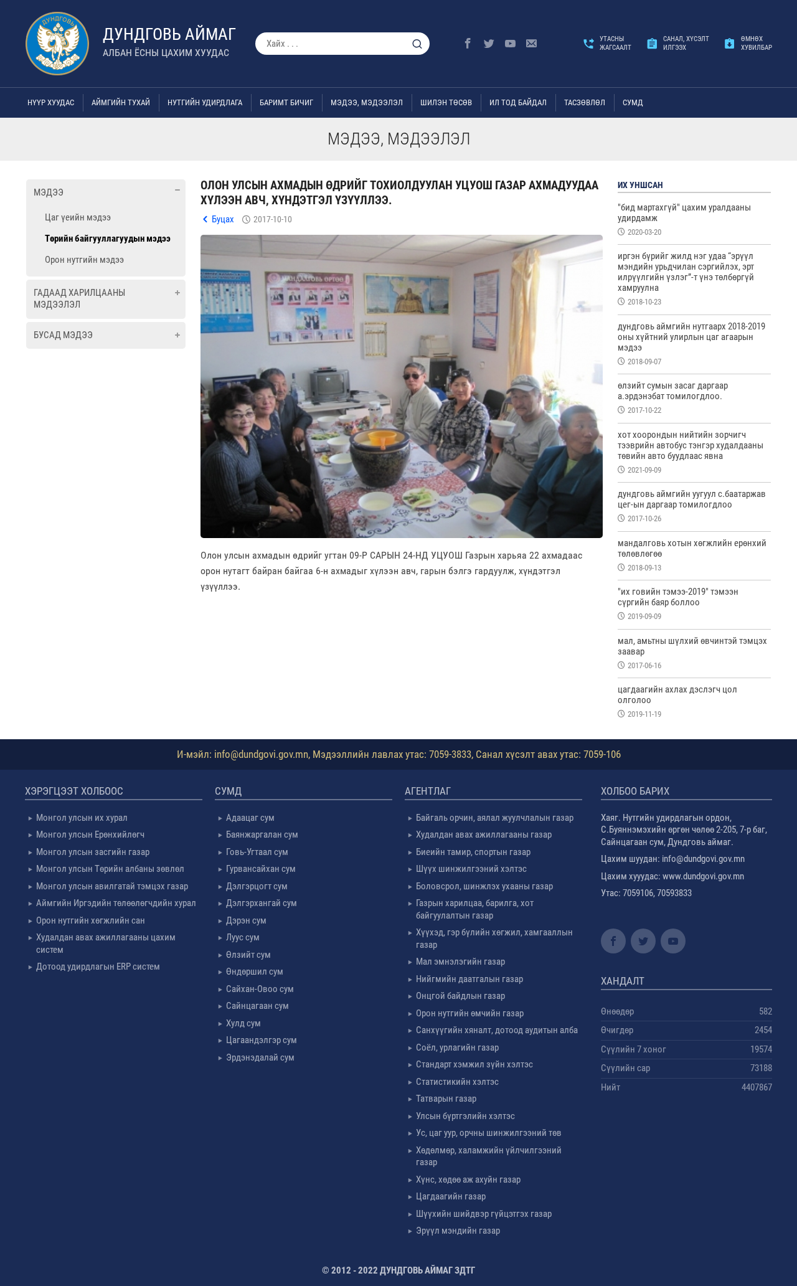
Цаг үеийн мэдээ (78, 217)
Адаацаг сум (250, 817)
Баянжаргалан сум (262, 834)
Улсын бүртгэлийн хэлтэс (465, 1116)
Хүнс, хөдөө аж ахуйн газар (468, 1179)
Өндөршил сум (254, 971)
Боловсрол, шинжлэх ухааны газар (484, 886)
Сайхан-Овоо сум (260, 989)
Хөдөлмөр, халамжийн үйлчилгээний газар (489, 1156)
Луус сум (243, 937)
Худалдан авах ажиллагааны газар (484, 834)
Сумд (633, 102)
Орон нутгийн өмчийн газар (470, 1013)
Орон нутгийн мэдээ (84, 259)
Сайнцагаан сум (257, 1005)
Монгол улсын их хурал (82, 817)
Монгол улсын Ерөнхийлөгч (90, 834)
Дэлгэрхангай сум (261, 903)
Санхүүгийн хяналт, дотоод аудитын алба (497, 1030)
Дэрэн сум (246, 920)
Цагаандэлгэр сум (261, 1040)
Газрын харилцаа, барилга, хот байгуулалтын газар (475, 909)
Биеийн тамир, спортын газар (473, 852)
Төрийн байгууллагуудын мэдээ (108, 238)
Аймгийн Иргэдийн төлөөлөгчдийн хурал (116, 903)
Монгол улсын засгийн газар (92, 852)
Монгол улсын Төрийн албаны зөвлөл (110, 868)
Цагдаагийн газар (451, 1196)
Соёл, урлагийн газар (457, 1047)
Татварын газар (446, 1098)
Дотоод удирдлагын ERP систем (98, 966)
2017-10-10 (272, 219)
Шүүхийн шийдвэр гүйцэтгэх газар (484, 1213)
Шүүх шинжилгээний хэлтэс (471, 868)
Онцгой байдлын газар (460, 995)
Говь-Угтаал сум (257, 852)
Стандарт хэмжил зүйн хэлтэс (474, 1064)
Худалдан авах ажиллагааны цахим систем (106, 943)
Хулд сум (243, 1023)
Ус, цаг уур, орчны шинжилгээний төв (489, 1132)
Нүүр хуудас (50, 102)
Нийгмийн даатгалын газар (469, 979)
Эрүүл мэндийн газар (458, 1230)
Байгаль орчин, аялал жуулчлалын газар (494, 817)
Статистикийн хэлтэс (457, 1081)
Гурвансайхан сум (261, 868)
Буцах (223, 219)
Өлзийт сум (248, 954)
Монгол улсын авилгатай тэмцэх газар (112, 886)
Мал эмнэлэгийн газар (460, 961)
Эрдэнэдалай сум (260, 1057)
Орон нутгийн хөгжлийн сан (90, 920)
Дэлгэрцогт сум (257, 886)
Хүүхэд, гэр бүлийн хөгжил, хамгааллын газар (494, 938)
